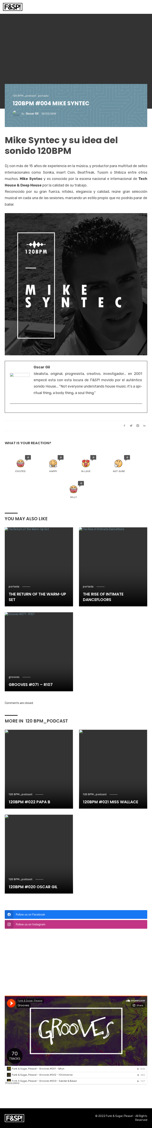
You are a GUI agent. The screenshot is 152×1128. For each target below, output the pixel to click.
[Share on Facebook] (124, 426)
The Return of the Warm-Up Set (37, 596)
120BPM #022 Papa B (29, 802)
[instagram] (12, 410)
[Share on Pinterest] (138, 426)
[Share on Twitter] (131, 426)
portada (43, 95)
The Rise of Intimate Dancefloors (103, 596)
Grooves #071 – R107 (31, 684)
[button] (20, 464)
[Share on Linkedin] (144, 426)
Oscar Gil (32, 113)
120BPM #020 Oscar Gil (33, 887)
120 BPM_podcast (24, 95)
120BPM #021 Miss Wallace (110, 802)
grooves (14, 676)
